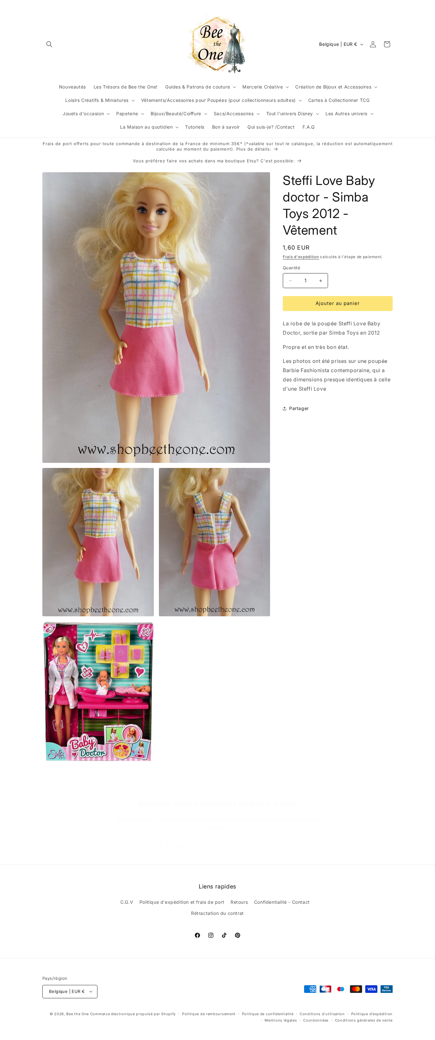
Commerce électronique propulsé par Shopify (133, 1013)
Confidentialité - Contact (282, 902)
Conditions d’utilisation (322, 1013)
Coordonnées (316, 1020)
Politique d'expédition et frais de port (181, 902)
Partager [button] (299, 408)
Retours (239, 902)
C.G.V (126, 902)
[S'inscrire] (267, 846)
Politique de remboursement (209, 1013)
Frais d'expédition (301, 256)
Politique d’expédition (372, 1013)
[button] (49, 44)
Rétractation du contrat (217, 913)
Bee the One (77, 1013)
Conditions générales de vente (364, 1020)
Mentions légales (281, 1020)
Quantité (291, 268)
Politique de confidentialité (268, 1013)
